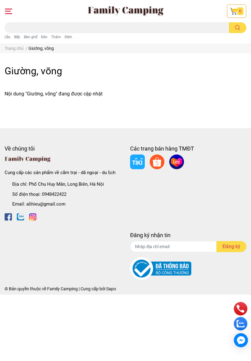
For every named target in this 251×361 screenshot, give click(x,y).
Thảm (56, 37)
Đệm (68, 37)
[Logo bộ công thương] (160, 268)
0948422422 (54, 194)
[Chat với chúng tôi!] (241, 340)
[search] (237, 27)
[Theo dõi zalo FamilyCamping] (20, 216)
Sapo (111, 288)
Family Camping (62, 288)
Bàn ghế (30, 37)
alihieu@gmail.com (46, 204)
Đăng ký (231, 246)
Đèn (44, 37)
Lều (7, 37)
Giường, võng (33, 71)
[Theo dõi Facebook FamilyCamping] (8, 216)
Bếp (17, 37)
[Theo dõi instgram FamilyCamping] (32, 216)
